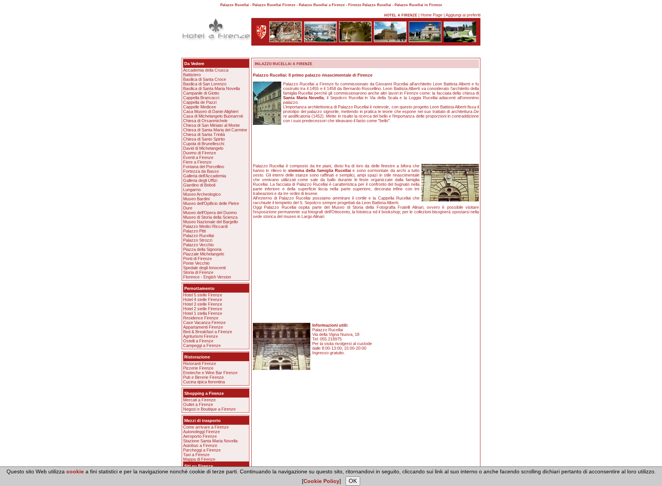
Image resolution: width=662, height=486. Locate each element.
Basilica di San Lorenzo (204, 84)
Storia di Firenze (198, 272)
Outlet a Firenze (198, 404)
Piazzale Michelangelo (203, 254)
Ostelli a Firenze (198, 341)
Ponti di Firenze (197, 258)
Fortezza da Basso (201, 171)
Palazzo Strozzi (197, 240)
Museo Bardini (196, 198)
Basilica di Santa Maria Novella (211, 88)
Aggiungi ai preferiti (463, 15)
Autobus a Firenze (200, 445)
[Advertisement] (331, 53)
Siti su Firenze (198, 466)
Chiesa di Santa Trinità (204, 134)
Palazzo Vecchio (198, 244)
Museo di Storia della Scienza (210, 217)
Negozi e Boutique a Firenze (209, 409)
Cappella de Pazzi (199, 102)
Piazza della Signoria (202, 249)
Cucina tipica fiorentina (204, 382)
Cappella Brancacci (201, 97)
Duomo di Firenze (199, 153)
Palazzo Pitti (194, 231)
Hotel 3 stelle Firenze (202, 304)
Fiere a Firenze (197, 162)
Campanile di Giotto (201, 93)
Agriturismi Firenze (200, 336)
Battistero (192, 74)
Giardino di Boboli (199, 185)
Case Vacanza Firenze (204, 322)
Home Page (431, 15)
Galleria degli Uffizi (200, 180)
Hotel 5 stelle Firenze (202, 295)
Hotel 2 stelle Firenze (202, 308)
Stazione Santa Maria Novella (210, 441)
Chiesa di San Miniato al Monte (211, 125)
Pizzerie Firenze (198, 368)
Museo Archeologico (202, 194)
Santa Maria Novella (303, 97)
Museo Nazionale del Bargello (210, 221)
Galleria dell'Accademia (204, 175)
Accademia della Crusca (205, 70)
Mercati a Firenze (199, 400)
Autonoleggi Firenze (201, 431)
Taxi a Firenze (196, 454)
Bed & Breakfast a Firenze (207, 331)
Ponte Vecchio (196, 263)
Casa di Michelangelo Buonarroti (213, 116)
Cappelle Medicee (199, 107)
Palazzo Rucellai (198, 235)
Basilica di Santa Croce (204, 79)
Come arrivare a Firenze (206, 427)
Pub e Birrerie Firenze (203, 377)
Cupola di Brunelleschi (203, 143)
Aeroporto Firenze (200, 436)
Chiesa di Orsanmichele (205, 120)
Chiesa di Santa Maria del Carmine (215, 130)
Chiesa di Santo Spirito (204, 139)
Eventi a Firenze (198, 157)
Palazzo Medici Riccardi (205, 226)
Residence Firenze (200, 318)
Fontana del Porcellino (203, 166)
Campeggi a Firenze (202, 345)
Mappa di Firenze (199, 459)
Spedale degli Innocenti (204, 267)
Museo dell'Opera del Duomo (210, 212)
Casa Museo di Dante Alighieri (210, 111)
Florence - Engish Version (207, 277)
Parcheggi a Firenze (202, 450)
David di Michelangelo (203, 148)
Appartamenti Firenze (203, 327)
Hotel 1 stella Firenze (202, 313)
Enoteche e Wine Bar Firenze (210, 372)
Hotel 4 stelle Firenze (202, 299)
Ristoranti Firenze (199, 363)
